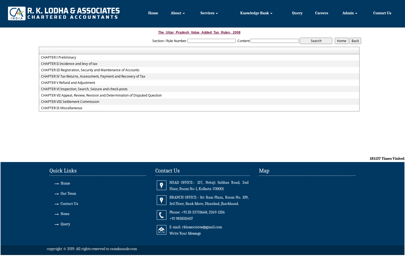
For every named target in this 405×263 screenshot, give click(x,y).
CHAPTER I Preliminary (58, 57)
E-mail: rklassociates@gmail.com (195, 227)
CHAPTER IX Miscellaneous (61, 108)
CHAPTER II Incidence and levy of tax (69, 64)
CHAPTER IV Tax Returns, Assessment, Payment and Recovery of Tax (93, 76)
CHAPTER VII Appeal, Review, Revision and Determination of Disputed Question (101, 95)
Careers (321, 13)
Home (153, 13)
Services (208, 13)
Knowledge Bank (255, 13)
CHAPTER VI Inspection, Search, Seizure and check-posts (84, 89)
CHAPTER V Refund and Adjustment (68, 83)
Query (297, 13)
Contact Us (382, 13)
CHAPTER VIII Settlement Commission (70, 102)
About (176, 13)
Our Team (68, 193)
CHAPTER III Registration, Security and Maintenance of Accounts (90, 70)
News (65, 214)
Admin (348, 13)
